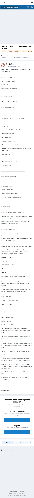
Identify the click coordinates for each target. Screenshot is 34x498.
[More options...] (31, 65)
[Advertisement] (17, 27)
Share (8, 442)
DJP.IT (4, 2)
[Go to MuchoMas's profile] (3, 65)
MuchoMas (6, 56)
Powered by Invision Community (17, 495)
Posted (13, 66)
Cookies (21, 491)
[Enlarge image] (5, 390)
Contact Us (13, 491)
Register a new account (17, 420)
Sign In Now (17, 432)
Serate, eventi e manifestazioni (21, 57)
